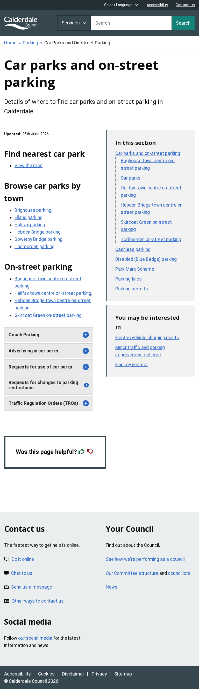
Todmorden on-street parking (151, 239)
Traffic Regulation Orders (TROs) (43, 403)
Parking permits (131, 288)
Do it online (23, 559)
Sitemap (123, 674)
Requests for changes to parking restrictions (43, 385)
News (111, 587)
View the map (28, 165)
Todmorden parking (34, 246)
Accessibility (157, 5)
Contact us (185, 5)
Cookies (46, 674)
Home (10, 42)
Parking (30, 42)
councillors (179, 573)
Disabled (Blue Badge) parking (146, 259)
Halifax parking (30, 224)
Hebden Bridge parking (38, 232)
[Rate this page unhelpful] (91, 451)
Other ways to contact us (38, 601)
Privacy (99, 674)
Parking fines (128, 279)
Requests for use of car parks (40, 367)
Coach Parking (24, 334)
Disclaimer (73, 674)
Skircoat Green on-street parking (48, 315)
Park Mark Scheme (134, 269)
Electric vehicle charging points (147, 337)
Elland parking (28, 217)
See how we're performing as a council (145, 559)
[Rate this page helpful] (82, 451)
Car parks (130, 178)
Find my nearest (131, 364)
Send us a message (31, 587)
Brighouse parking (33, 210)
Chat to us (21, 573)
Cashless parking (133, 249)
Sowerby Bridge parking (38, 239)
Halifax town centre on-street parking (53, 293)
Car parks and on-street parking (147, 153)
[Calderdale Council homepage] (20, 23)
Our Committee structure (132, 573)
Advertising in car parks (33, 350)
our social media (35, 638)
